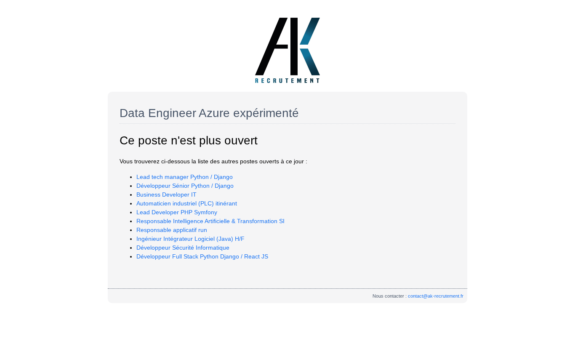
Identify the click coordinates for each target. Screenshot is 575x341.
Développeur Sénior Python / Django (185, 185)
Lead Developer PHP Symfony (176, 212)
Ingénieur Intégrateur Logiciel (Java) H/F (190, 238)
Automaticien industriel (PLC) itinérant (186, 203)
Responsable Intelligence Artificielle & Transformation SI (210, 221)
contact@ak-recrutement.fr (435, 295)
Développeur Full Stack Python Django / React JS (202, 256)
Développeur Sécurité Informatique (182, 247)
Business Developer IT (166, 194)
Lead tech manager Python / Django (184, 176)
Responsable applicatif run (171, 229)
